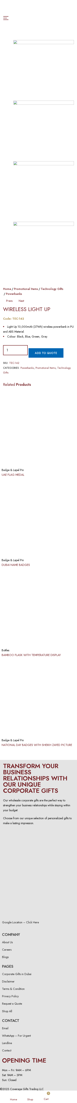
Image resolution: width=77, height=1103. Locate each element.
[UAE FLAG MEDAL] (38, 428)
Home (7, 289)
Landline (7, 1043)
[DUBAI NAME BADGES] (38, 518)
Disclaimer (8, 981)
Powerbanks (14, 294)
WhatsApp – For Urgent (16, 1036)
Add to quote (46, 353)
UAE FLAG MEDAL (13, 475)
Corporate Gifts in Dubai (16, 974)
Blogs (5, 957)
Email (5, 1028)
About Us (7, 942)
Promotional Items (26, 289)
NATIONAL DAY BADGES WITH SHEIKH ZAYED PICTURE (37, 745)
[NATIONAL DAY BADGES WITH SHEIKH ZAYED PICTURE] (38, 698)
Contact (6, 1050)
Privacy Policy (10, 996)
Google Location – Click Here (20, 922)
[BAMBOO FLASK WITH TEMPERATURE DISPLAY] (38, 608)
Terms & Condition (13, 989)
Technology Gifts (52, 289)
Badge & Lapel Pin (13, 470)
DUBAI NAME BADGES (16, 565)
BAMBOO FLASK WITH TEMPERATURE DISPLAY (31, 655)
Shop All (7, 1011)
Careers (6, 950)
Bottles (5, 650)
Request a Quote (12, 1004)
